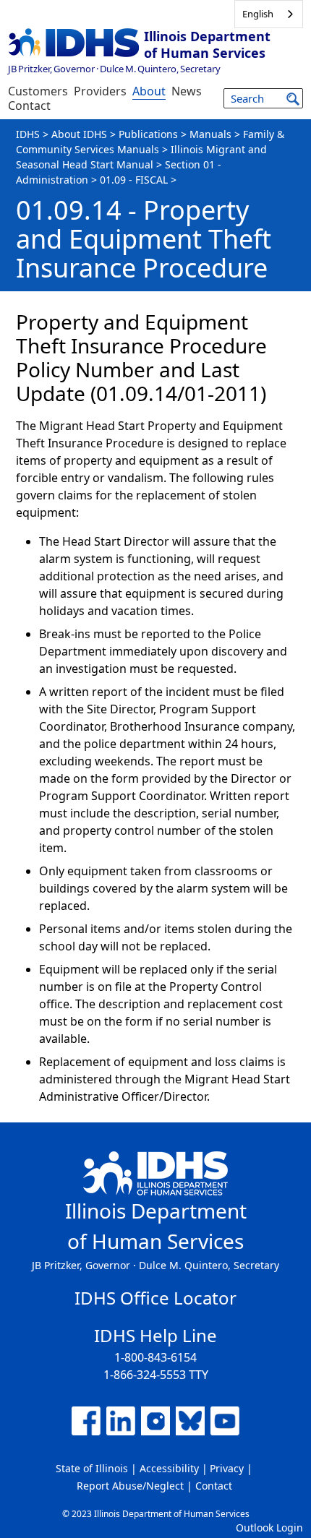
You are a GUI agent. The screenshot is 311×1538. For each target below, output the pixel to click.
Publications (148, 134)
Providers (100, 91)
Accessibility (169, 1468)
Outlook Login (269, 1527)
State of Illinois (92, 1468)
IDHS (28, 134)
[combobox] (268, 14)
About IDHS (79, 134)
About (149, 91)
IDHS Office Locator (155, 1298)
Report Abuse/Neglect (130, 1485)
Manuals (210, 134)
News (186, 91)
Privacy (227, 1468)
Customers (38, 91)
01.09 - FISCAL (134, 179)
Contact (29, 105)
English (257, 13)
